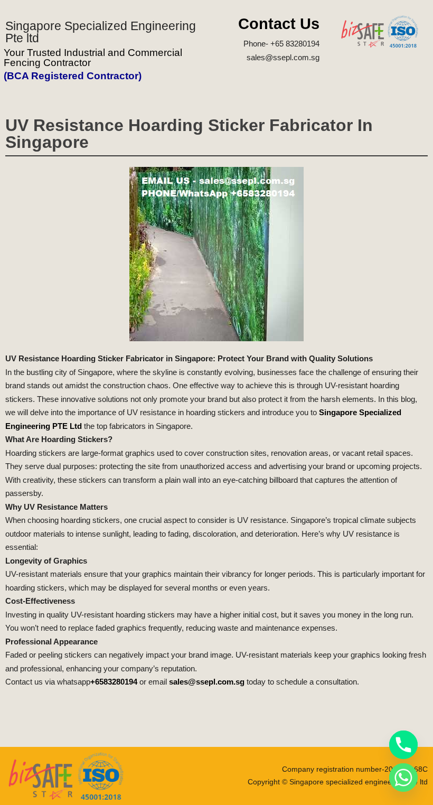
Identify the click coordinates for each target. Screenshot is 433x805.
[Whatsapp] (403, 777)
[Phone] (403, 745)
